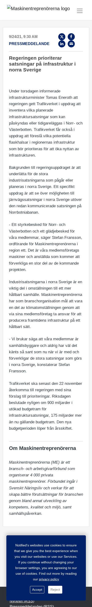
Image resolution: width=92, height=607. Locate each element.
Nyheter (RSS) (22, 601)
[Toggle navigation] (79, 10)
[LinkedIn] (61, 43)
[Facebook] (71, 36)
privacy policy (49, 579)
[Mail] (71, 43)
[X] (61, 36)
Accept (37, 589)
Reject (55, 589)
